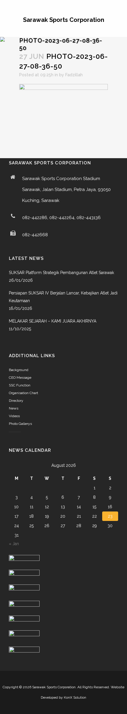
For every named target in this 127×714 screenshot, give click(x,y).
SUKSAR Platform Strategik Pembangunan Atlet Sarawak (61, 272)
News (13, 408)
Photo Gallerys (20, 424)
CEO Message (20, 377)
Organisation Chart (23, 393)
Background (18, 370)
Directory (16, 401)
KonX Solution (75, 697)
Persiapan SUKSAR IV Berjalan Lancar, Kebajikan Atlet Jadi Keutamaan (63, 297)
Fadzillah (74, 74)
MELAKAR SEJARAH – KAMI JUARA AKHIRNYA (52, 321)
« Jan (14, 543)
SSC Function (19, 385)
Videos (14, 416)
